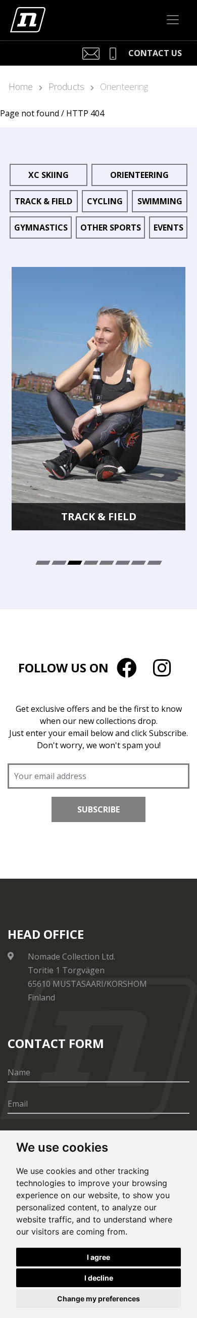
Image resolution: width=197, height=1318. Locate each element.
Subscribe (98, 809)
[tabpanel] (98, 398)
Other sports (110, 227)
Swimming (159, 201)
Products (66, 86)
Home (21, 86)
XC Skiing (48, 174)
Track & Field (43, 201)
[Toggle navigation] (173, 20)
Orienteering (124, 86)
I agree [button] (98, 1257)
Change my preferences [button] (98, 1298)
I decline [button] (98, 1278)
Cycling (105, 201)
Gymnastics (41, 227)
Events (168, 227)
